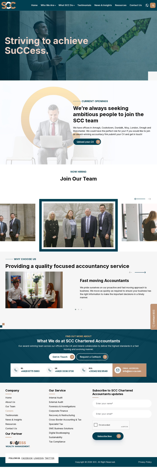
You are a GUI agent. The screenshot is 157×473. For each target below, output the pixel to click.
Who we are (47, 5)
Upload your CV (85, 141)
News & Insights (103, 5)
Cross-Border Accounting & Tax (65, 419)
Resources (120, 5)
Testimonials (84, 5)
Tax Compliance (57, 441)
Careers (9, 411)
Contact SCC (153, 317)
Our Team (10, 406)
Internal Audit (55, 397)
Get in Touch (60, 356)
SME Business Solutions (61, 428)
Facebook (27, 458)
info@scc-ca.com (132, 371)
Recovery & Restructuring (62, 415)
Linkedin (39, 458)
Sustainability (55, 437)
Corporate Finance (58, 411)
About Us (10, 402)
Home (34, 5)
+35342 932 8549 (98, 371)
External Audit (56, 402)
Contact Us (136, 5)
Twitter (49, 458)
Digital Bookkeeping (59, 433)
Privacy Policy (145, 462)
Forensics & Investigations (62, 406)
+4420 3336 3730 (64, 371)
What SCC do (66, 5)
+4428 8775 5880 (30, 371)
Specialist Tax (56, 424)
